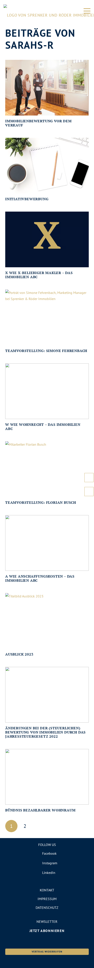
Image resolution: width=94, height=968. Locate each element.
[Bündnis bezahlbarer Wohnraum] (47, 777)
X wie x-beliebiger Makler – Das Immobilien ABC (39, 274)
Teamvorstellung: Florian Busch (40, 502)
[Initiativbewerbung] (47, 165)
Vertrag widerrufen (47, 951)
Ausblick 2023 (19, 654)
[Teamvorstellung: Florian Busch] (47, 469)
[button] (87, 10)
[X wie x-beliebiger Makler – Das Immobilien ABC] (47, 239)
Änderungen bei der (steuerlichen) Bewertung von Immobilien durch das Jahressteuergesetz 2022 (45, 732)
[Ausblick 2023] (47, 621)
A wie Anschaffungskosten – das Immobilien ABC (40, 578)
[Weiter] (39, 826)
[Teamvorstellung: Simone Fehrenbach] (47, 317)
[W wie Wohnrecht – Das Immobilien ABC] (47, 391)
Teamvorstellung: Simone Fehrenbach (46, 350)
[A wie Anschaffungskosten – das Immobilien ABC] (47, 543)
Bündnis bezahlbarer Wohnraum (40, 810)
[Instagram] (47, 863)
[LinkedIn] (47, 873)
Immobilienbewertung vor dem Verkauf (38, 123)
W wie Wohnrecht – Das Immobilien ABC (42, 426)
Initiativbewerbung (26, 199)
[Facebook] (47, 853)
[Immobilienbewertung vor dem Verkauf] (47, 88)
